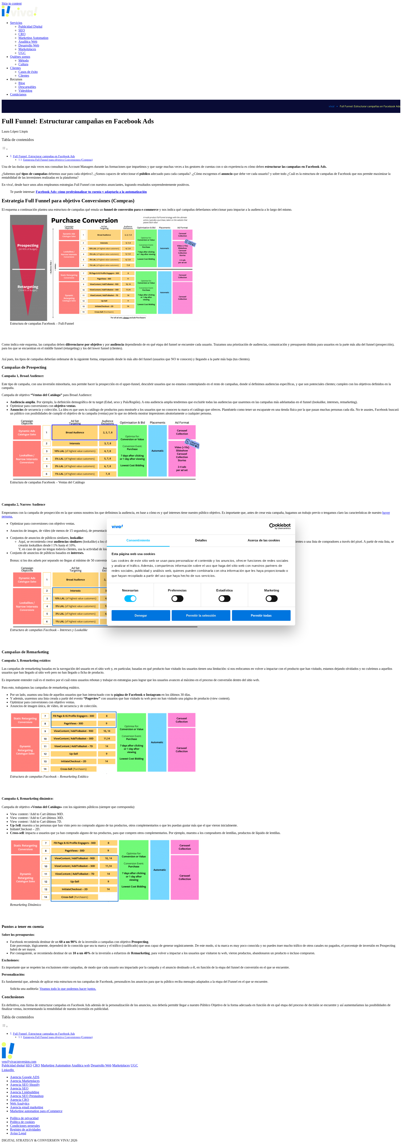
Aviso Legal (18, 1133)
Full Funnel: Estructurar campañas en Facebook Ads (44, 156)
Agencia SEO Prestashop (27, 1096)
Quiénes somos (20, 56)
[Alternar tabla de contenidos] (5, 149)
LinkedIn (8, 1070)
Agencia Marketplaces (25, 1081)
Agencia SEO (19, 1088)
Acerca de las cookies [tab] (264, 540)
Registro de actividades (25, 1129)
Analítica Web (27, 41)
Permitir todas (261, 615)
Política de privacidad (24, 1118)
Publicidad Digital (30, 26)
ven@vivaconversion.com (19, 1061)
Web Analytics (19, 1103)
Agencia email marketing (26, 1107)
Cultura (23, 64)
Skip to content (12, 3)
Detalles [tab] (201, 540)
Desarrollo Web (28, 45)
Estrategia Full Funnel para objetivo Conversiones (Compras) (58, 159)
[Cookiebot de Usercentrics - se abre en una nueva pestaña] (272, 526)
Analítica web (80, 1065)
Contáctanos (18, 94)
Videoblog (25, 90)
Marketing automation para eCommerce (36, 1111)
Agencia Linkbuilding (24, 1092)
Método (23, 60)
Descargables (27, 87)
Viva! (331, 106)
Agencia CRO (19, 1099)
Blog (21, 83)
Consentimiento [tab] (138, 540)
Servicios (16, 23)
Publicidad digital (13, 1065)
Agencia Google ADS (24, 1077)
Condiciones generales (25, 1125)
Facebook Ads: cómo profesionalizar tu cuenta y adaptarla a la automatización (91, 192)
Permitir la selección (201, 615)
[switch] (177, 598)
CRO (22, 34)
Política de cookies (22, 1122)
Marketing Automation (33, 38)
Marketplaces (27, 49)
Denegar (141, 615)
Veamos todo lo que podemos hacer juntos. (68, 988)
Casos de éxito (28, 72)
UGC (22, 53)
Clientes (15, 68)
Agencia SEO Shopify (25, 1084)
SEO (21, 30)
